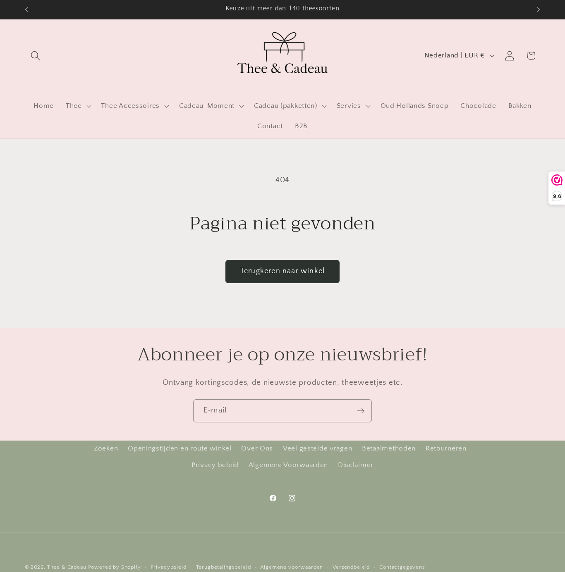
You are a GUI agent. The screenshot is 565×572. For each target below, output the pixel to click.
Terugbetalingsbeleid (223, 567)
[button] (36, 56)
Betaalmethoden (389, 448)
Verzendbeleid (351, 567)
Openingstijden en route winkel (180, 448)
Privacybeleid (169, 567)
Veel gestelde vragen (317, 448)
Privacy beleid (215, 465)
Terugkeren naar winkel (282, 271)
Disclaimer (355, 465)
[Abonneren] (360, 410)
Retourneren (446, 448)
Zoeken (106, 448)
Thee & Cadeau (66, 567)
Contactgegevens (402, 567)
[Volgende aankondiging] (538, 9)
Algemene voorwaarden (291, 567)
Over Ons (257, 448)
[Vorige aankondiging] (26, 9)
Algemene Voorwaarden (288, 465)
